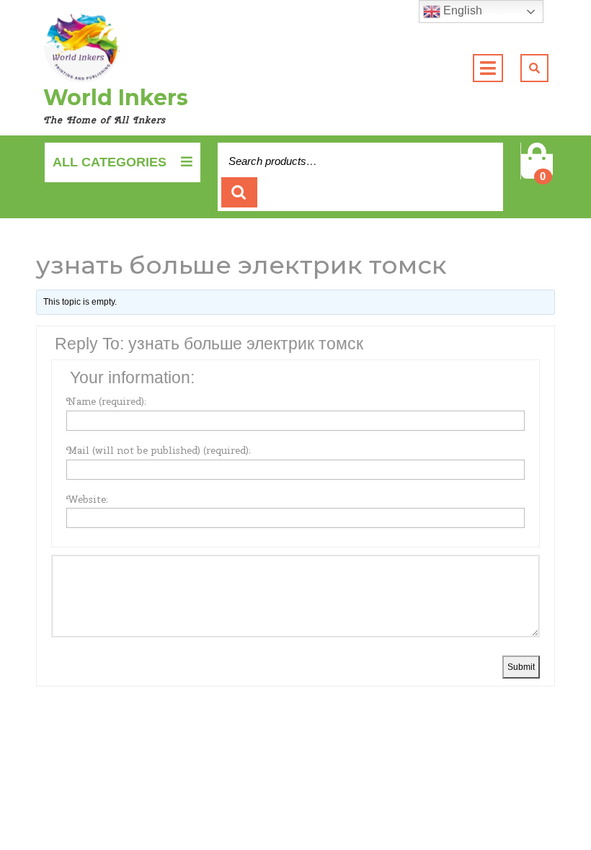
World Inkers (115, 97)
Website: (87, 499)
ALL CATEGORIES (109, 162)
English (461, 10)
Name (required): (106, 401)
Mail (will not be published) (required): (158, 450)
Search (239, 192)
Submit (521, 667)
